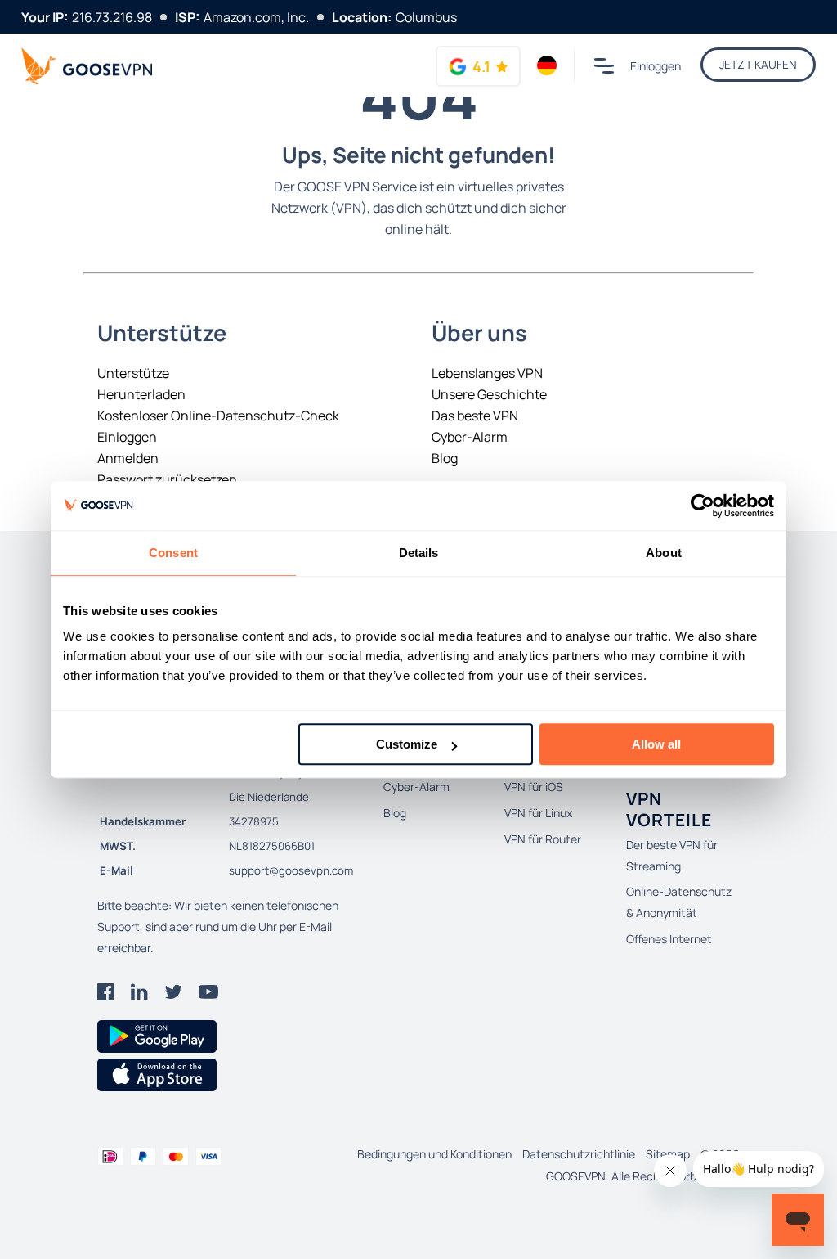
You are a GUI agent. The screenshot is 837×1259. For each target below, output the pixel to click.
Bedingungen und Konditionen (434, 1154)
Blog (445, 458)
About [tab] (664, 553)
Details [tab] (419, 553)
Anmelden (128, 458)
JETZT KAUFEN (758, 64)
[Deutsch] (547, 65)
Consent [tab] (173, 553)
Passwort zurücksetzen (167, 479)
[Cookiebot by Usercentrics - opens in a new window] (702, 505)
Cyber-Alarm (470, 437)
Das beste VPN (475, 416)
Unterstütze (133, 373)
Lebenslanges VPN (487, 373)
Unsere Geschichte (489, 394)
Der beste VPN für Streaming (672, 855)
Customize (406, 744)
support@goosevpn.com (291, 870)
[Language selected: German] (547, 65)
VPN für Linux (538, 813)
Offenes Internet (669, 938)
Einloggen (655, 66)
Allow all (656, 744)
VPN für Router (542, 839)
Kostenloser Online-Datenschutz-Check (218, 416)
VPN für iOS (533, 786)
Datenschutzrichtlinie (578, 1154)
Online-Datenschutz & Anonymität (679, 902)
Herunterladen (141, 394)
